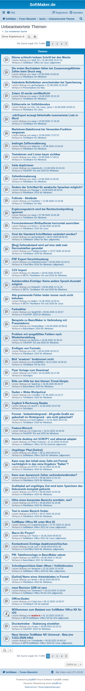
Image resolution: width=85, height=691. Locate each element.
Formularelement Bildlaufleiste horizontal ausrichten (45, 223)
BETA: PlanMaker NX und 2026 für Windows (45, 275)
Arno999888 (37, 362)
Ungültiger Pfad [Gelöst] (27, 450)
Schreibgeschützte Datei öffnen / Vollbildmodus (42, 565)
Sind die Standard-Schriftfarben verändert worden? (44, 234)
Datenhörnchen (39, 262)
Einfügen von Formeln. (26, 348)
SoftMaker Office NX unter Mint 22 (33, 522)
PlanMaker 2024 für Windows (37, 192)
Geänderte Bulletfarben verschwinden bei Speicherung (46, 82)
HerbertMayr (37, 326)
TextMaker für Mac (32, 203)
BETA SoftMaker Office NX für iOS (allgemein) (46, 618)
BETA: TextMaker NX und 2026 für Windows (45, 289)
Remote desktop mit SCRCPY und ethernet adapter (44, 439)
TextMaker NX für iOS (34, 364)
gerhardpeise (38, 85)
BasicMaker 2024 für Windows (38, 328)
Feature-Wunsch (22, 428)
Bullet (34, 301)
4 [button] (61, 43)
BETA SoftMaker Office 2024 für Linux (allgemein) (47, 643)
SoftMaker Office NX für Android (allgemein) (44, 444)
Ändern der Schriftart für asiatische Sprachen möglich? (47, 187)
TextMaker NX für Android (36, 604)
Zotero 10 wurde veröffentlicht (31, 93)
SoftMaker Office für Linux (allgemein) (42, 62)
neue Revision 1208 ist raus (29, 587)
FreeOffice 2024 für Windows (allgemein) (43, 264)
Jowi (33, 74)
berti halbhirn (37, 420)
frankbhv (35, 201)
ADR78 (35, 557)
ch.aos (34, 626)
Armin (34, 453)
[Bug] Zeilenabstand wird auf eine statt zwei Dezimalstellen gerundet (39, 247)
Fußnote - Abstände (24, 198)
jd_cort (34, 546)
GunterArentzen (39, 525)
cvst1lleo (35, 395)
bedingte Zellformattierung (29, 143)
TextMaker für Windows (35, 98)
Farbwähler (19, 309)
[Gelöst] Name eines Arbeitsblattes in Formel (40, 576)
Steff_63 (35, 60)
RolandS (35, 287)
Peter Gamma (38, 442)
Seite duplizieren (22, 165)
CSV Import (19, 270)
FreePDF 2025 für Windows (37, 314)
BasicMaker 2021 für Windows (38, 560)
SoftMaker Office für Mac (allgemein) (41, 239)
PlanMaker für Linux (33, 109)
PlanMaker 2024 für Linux (35, 228)
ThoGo (34, 535)
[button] (66, 43)
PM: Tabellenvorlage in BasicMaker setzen (39, 554)
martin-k (35, 615)
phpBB (31, 679)
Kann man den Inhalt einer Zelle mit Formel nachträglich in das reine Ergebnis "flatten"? (40, 462)
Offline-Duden (20, 598)
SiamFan (35, 384)
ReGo (34, 226)
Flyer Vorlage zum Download (30, 370)
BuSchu (35, 340)
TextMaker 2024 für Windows (37, 253)
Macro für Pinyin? (23, 532)
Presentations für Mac (34, 87)
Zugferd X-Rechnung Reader (30, 403)
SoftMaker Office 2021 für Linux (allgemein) (44, 527)
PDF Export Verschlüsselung (30, 259)
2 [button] (52, 43)
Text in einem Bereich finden (30, 511)
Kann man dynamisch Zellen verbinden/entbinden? (44, 475)
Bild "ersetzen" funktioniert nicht (33, 359)
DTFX (34, 467)
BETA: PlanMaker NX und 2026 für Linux (43, 303)
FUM (33, 373)
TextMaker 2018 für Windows (37, 422)
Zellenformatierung (24, 176)
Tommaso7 (36, 590)
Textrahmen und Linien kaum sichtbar (36, 154)
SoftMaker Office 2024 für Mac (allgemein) (44, 571)
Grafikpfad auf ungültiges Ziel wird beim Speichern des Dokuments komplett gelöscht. (47, 487)
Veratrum (35, 568)
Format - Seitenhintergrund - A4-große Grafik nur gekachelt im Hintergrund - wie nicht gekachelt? (43, 415)
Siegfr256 (36, 312)
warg (33, 96)
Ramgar (35, 190)
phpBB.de (57, 683)
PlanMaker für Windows (35, 76)
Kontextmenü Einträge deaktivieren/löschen (39, 543)
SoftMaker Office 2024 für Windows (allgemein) (46, 455)
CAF (33, 351)
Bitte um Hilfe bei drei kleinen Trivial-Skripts (40, 381)
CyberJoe (36, 431)
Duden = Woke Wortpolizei (29, 392)
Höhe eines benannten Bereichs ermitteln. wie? (42, 500)
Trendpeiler (37, 640)
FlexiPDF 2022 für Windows (37, 629)
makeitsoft (36, 168)
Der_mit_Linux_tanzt (41, 107)
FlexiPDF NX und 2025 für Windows (41, 170)
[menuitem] (11, 12)
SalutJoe (35, 146)
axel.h (34, 406)
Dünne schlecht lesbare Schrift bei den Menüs (41, 57)
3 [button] (57, 43)
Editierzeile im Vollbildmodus (31, 104)
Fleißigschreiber (39, 251)
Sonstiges (28, 375)
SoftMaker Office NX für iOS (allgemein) (43, 593)
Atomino (35, 273)
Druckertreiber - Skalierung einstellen (35, 623)
